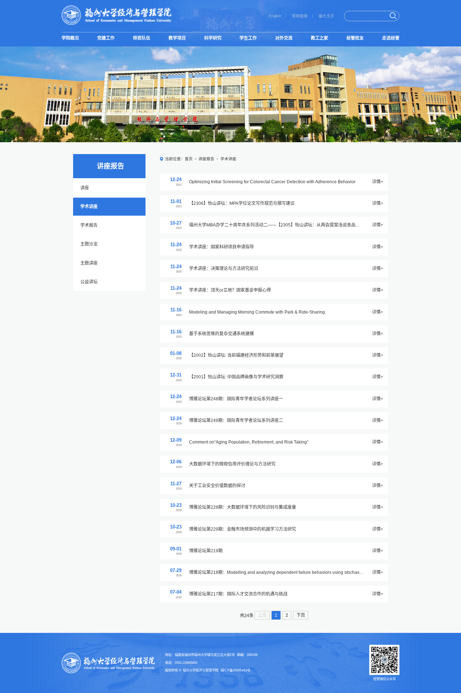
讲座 (84, 187)
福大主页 (326, 16)
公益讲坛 (89, 281)
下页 (300, 615)
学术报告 (89, 225)
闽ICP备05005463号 (235, 670)
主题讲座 (89, 263)
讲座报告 (206, 159)
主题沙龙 (89, 244)
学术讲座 (89, 206)
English (275, 16)
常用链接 (300, 16)
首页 (189, 159)
